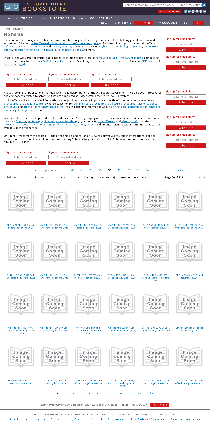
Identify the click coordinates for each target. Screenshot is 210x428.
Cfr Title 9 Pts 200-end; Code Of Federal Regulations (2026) (122, 329)
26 (72, 170)
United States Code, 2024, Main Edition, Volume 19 (20, 382)
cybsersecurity (110, 46)
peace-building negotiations (63, 49)
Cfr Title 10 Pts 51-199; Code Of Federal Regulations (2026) (122, 226)
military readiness (132, 57)
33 (137, 170)
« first (33, 170)
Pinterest (200, 11)
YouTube (197, 11)
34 (147, 170)
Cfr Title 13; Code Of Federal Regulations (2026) (189, 329)
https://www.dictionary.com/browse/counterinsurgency (65, 43)
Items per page (129, 177)
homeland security (107, 57)
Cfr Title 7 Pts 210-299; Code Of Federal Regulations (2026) (88, 382)
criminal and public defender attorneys (61, 124)
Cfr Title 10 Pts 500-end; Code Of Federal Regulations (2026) (122, 276)
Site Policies (19, 419)
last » (180, 170)
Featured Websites (186, 419)
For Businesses (113, 419)
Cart (199, 22)
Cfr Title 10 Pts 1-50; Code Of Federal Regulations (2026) (21, 226)
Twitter (189, 11)
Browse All (18, 18)
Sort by (89, 177)
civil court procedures (121, 103)
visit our (169, 11)
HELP (185, 22)
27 (81, 170)
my (167, 22)
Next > (201, 177)
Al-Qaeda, (63, 61)
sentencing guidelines (41, 121)
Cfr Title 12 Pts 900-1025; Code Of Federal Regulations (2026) (155, 278)
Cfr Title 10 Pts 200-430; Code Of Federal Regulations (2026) (189, 226)
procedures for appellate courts (24, 103)
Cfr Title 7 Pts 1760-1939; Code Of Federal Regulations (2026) (121, 383)
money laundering (67, 121)
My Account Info (82, 419)
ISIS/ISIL (47, 61)
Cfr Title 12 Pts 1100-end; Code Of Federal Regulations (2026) (88, 330)
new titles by (126, 22)
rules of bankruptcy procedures (43, 106)
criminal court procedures (90, 103)
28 (90, 170)
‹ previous (50, 170)
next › (166, 170)
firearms (21, 121)
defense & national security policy (25, 46)
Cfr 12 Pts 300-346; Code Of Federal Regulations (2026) (155, 226)
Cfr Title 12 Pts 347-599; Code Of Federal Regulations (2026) (21, 276)
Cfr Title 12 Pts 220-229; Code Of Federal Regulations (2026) (155, 329)
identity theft (129, 121)
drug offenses (106, 121)
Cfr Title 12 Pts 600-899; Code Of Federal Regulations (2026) (88, 276)
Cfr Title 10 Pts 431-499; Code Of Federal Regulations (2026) (54, 276)
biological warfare (131, 46)
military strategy (62, 46)
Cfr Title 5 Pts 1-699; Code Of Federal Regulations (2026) (155, 382)
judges (91, 124)
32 (128, 170)
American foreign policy (29, 49)
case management (132, 106)
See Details (159, 404)
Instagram (193, 11)
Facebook (185, 11)
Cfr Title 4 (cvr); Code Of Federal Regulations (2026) (54, 382)
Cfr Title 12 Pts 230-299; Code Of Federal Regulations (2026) (54, 226)
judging (115, 106)
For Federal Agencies (147, 419)
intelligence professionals (20, 124)
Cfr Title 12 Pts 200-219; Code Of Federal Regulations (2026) (54, 329)
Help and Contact (49, 419)
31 (118, 170)
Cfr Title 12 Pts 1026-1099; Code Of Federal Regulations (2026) (20, 330)
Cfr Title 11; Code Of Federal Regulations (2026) (189, 276)
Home (7, 28)
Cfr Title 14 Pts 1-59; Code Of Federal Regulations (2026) (88, 226)
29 (100, 170)
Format (39, 177)
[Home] (36, 10)
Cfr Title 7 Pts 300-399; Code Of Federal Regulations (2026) (189, 382)
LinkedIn (204, 11)
